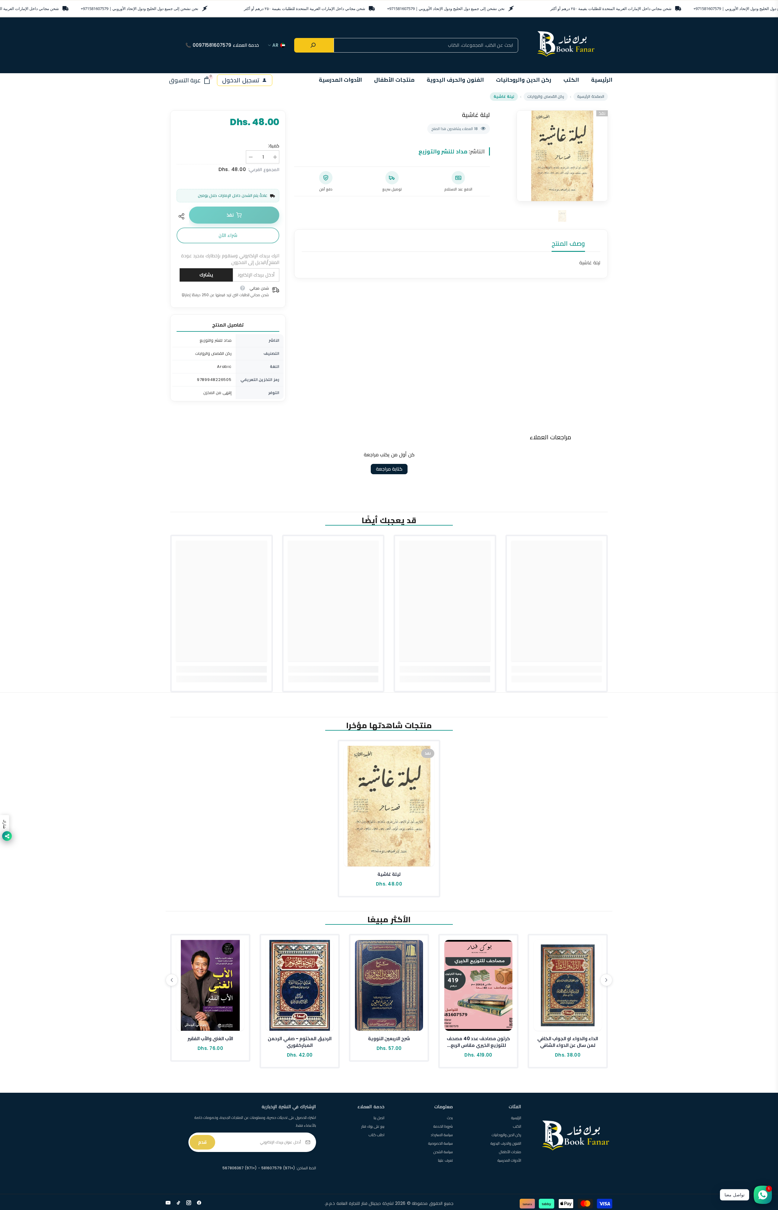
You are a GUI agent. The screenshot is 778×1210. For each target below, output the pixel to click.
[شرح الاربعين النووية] (389, 985)
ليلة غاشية (388, 874)
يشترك (206, 275)
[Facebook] (199, 1202)
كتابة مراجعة (389, 468)
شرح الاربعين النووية (389, 1038)
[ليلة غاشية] (389, 806)
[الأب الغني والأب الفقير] (210, 985)
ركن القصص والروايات (545, 96)
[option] (562, 156)
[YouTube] (168, 1202)
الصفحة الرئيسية (590, 96)
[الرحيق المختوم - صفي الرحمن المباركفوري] (300, 985)
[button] (172, 980)
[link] (556, 669)
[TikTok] (178, 1202)
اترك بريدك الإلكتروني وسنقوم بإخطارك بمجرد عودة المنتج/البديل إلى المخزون (230, 259)
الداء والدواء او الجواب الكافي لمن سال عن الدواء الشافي (567, 1041)
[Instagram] (188, 1202)
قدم (202, 1142)
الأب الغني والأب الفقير (210, 1038)
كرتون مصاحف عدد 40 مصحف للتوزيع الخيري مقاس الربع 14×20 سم (478, 1042)
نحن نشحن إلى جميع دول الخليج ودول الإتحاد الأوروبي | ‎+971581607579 (139, 8)
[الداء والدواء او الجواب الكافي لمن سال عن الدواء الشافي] (568, 985)
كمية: (273, 145)
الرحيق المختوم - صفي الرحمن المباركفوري (299, 1041)
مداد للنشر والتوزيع (443, 151)
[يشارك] (183, 216)
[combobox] (426, 45)
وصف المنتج (568, 243)
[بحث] (314, 45)
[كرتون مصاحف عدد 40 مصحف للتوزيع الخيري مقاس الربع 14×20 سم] (478, 985)
